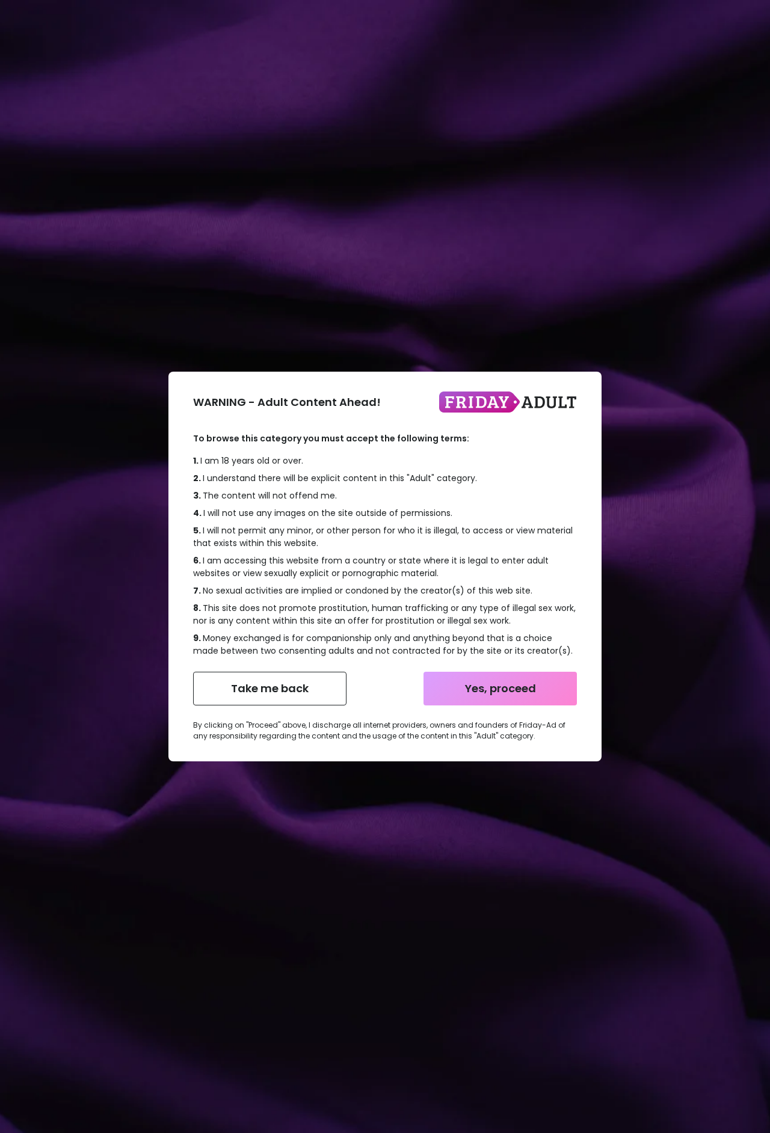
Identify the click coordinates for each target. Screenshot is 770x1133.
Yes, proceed (500, 688)
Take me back (270, 688)
